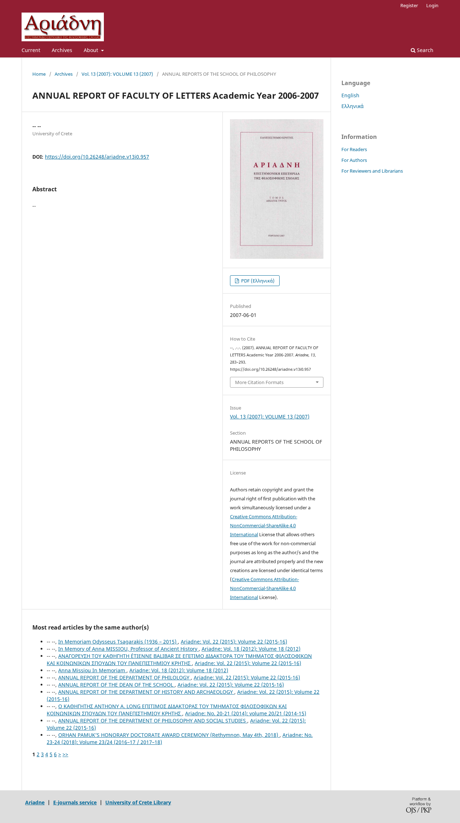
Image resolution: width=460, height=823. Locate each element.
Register (409, 5)
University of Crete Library (138, 802)
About (92, 50)
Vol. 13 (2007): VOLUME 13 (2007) (117, 74)
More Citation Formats (259, 382)
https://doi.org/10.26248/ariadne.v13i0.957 (97, 156)
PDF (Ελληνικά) (257, 280)
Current (31, 50)
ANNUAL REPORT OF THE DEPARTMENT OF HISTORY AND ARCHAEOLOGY (146, 691)
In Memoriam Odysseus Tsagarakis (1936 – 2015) (118, 641)
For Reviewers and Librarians (372, 171)
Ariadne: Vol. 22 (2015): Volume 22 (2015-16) (234, 641)
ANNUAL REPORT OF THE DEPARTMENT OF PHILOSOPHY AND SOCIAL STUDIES (152, 720)
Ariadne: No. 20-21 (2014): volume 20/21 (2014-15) (245, 713)
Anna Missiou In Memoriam (92, 670)
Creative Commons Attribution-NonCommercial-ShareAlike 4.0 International (263, 525)
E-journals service (75, 802)
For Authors (354, 160)
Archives (62, 50)
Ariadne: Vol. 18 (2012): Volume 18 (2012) (251, 648)
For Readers (354, 149)
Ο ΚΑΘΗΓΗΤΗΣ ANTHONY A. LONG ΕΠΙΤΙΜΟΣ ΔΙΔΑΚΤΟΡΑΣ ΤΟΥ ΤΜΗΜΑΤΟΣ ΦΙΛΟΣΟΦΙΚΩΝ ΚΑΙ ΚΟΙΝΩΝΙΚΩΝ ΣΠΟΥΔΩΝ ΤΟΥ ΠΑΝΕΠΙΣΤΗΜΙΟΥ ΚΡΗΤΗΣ (167, 710)
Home (39, 74)
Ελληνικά (352, 106)
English (350, 95)
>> (65, 754)
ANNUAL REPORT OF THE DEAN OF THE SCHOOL (116, 684)
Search (424, 50)
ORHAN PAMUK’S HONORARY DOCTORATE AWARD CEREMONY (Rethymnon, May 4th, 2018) (169, 734)
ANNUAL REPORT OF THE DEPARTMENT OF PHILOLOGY (124, 677)
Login (432, 5)
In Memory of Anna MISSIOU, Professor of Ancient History (128, 648)
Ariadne (35, 802)
